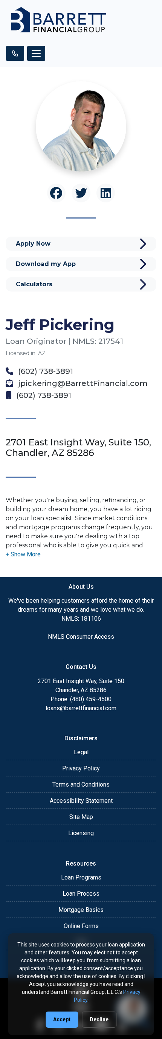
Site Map (81, 816)
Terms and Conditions (81, 784)
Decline (99, 1019)
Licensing (81, 833)
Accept (61, 1019)
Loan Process (81, 893)
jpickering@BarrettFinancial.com (82, 383)
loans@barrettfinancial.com (81, 708)
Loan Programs (81, 877)
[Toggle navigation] (36, 53)
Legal (81, 752)
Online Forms (81, 926)
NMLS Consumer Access (81, 636)
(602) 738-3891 (44, 371)
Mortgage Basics (81, 909)
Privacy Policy (81, 768)
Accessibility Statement (81, 800)
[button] (23, 554)
